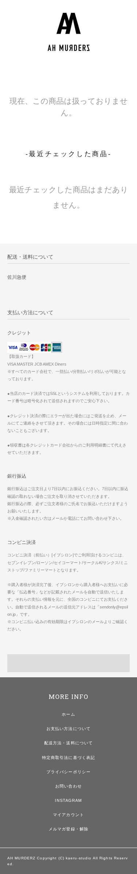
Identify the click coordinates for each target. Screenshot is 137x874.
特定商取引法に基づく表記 (68, 757)
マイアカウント (68, 814)
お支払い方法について (68, 728)
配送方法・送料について (68, 743)
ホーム (68, 714)
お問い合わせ (68, 786)
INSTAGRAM (68, 800)
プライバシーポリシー (68, 772)
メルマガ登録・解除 (68, 829)
